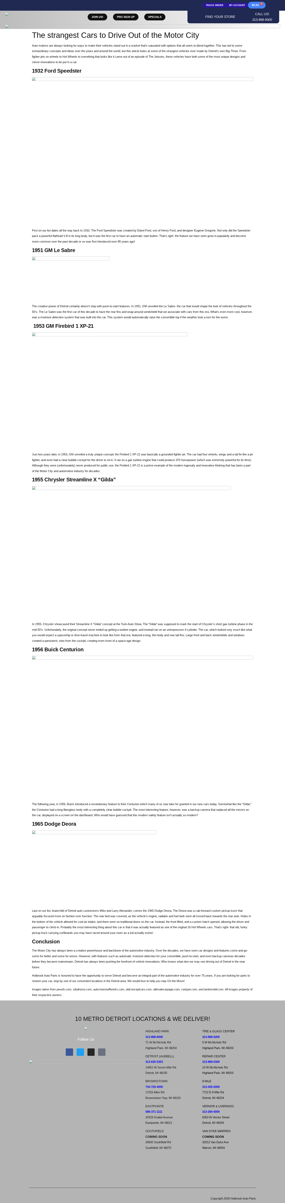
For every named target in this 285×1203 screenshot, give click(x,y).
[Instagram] (91, 1052)
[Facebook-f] (69, 1052)
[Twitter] (80, 1052)
